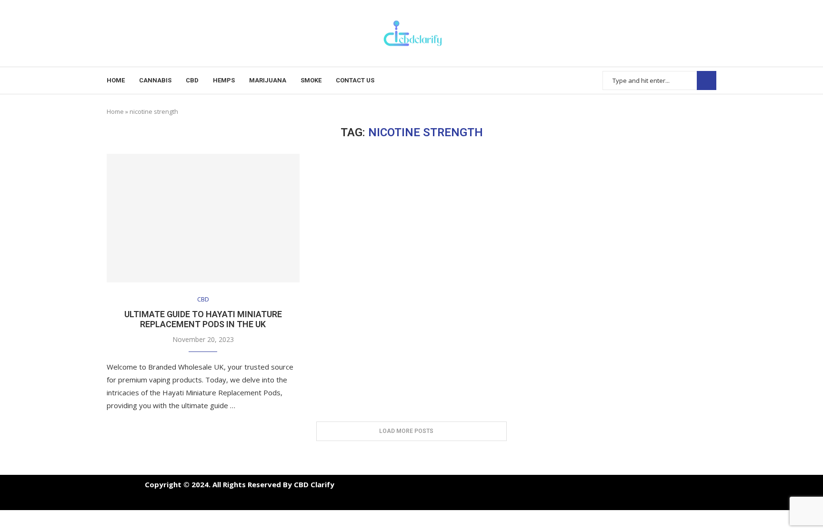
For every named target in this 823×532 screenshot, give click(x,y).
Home (116, 80)
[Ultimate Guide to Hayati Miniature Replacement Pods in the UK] (203, 218)
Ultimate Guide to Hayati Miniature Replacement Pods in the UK (203, 319)
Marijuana (267, 80)
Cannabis (155, 80)
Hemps (224, 80)
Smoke (311, 80)
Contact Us (355, 80)
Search (706, 80)
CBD (192, 80)
